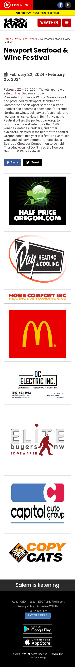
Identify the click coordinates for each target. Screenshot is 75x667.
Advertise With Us (47, 606)
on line (15, 93)
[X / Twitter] (68, 5)
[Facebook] (60, 5)
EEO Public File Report (51, 601)
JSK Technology (37, 657)
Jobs (32, 601)
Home (7, 39)
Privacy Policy (26, 606)
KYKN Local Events (26, 39)
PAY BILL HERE (37, 615)
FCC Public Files (38, 611)
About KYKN (19, 601)
